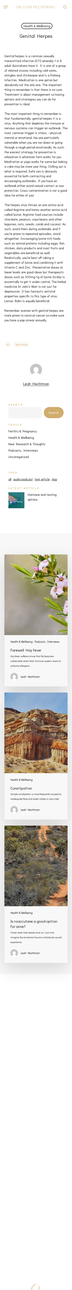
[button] (6, 7)
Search (15, 404)
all (7, 344)
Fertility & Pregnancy (22, 431)
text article (21, 344)
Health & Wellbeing (36, 26)
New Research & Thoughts (26, 444)
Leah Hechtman (36, 383)
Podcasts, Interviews (23, 450)
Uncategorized (18, 457)
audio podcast (23, 479)
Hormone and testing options (42, 496)
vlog (54, 479)
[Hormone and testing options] (16, 502)
